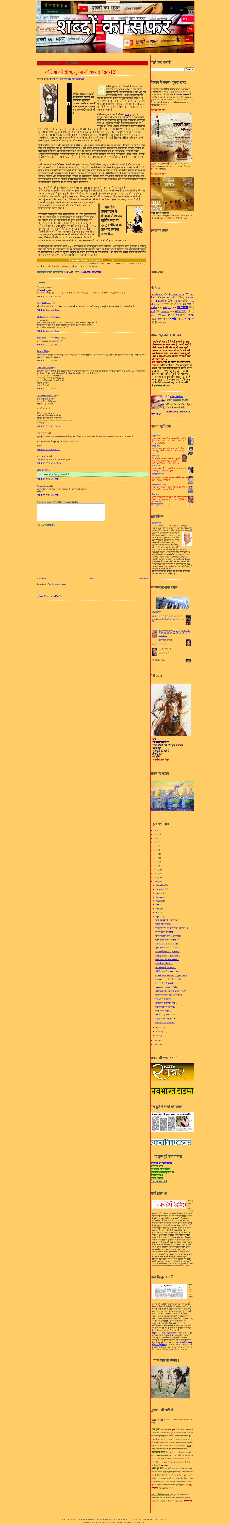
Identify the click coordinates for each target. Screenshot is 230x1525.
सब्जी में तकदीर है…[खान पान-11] (167, 920)
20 (168, 619)
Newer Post (41, 578)
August (159, 901)
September (160, 897)
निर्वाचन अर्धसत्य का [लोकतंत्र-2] (167, 943)
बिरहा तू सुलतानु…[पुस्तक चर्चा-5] (167, 955)
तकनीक (154, 307)
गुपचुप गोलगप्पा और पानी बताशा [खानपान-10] (171, 928)
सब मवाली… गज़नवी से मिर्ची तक (167, 987)
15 (156, 619)
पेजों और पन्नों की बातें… (164, 999)
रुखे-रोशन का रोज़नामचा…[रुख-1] (167, 971)
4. (160, 644)
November (160, 889)
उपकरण (177, 303)
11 (175, 616)
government (188, 297)
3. (158, 644)
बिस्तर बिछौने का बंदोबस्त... (165, 1007)
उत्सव (166, 304)
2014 (156, 862)
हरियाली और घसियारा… (164, 963)
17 (159, 619)
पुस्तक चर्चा (165, 311)
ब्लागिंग (152, 315)
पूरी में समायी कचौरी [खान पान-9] (167, 939)
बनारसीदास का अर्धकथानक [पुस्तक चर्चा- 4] (171, 975)
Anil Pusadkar (42, 456)
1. (154, 644)
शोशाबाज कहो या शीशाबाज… (166, 1014)
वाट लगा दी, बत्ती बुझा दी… (165, 983)
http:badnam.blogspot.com (47, 317)
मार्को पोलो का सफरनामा (164, 932)
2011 (156, 873)
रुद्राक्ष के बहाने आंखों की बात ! (166, 1018)
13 (181, 616)
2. (156, 644)
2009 (156, 881)
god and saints (90, 272)
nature (160, 300)
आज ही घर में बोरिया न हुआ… (166, 1003)
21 (171, 619)
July (158, 904)
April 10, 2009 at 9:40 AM (48, 449)
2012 (156, 869)
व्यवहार (190, 314)
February (160, 1031)
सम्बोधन (189, 318)
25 (183, 619)
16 (180, 633)
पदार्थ (153, 311)
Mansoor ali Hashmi (45, 367)
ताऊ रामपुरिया (42, 433)
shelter (177, 300)
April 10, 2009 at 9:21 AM (48, 426)
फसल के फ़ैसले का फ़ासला (165, 1022)
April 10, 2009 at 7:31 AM (48, 344)
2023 (156, 842)
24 (180, 619)
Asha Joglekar (42, 486)
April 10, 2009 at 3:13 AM (48, 296)
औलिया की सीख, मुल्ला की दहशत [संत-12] (81, 72)
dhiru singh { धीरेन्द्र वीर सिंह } (49, 337)
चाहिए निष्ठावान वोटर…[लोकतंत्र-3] (168, 936)
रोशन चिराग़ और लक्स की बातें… (167, 959)
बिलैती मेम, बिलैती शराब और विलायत (168, 995)
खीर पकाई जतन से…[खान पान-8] (167, 951)
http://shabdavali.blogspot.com (164, 1333)
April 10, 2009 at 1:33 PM (48, 479)
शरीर (160, 318)
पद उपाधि (182, 307)
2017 (156, 850)
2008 (156, 1040)
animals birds (157, 294)
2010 (156, 877)
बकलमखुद (180, 311)
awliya (128, 114)
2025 (156, 834)
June (158, 908)
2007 (156, 1044)
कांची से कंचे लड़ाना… (163, 1011)
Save (152, 163)
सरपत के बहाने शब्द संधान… (165, 967)
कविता (189, 304)
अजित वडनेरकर (42, 470)
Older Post (143, 578)
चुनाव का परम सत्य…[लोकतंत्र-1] (167, 947)
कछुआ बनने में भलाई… (163, 924)
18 (162, 619)
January (159, 1035)
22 (174, 619)
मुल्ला (40, 187)
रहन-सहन (173, 314)
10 (172, 616)
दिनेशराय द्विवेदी (42, 351)
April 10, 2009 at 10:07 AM (49, 463)
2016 (156, 854)
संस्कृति (172, 318)
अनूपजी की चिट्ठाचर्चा (161, 1163)
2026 (156, 830)
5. (162, 644)
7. (166, 644)
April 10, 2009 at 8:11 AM (48, 360)
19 (165, 619)
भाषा (159, 315)
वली (140, 106)
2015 (156, 858)
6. (164, 644)
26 (153, 621)
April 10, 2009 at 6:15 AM (48, 331)
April (158, 916)
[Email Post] (74, 272)
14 (153, 619)
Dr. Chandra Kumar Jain (46, 395)
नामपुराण (167, 307)
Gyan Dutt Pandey (44, 303)
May (158, 912)
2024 (156, 838)
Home (92, 578)
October (159, 893)
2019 (156, 846)
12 (178, 616)
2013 (156, 865)
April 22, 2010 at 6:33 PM (48, 495)
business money (176, 294)
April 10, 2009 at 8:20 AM (48, 388)
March (158, 1027)
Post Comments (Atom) (57, 584)
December (160, 885)
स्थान (160, 322)
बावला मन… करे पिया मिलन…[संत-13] (169, 979)
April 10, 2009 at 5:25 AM (48, 310)
